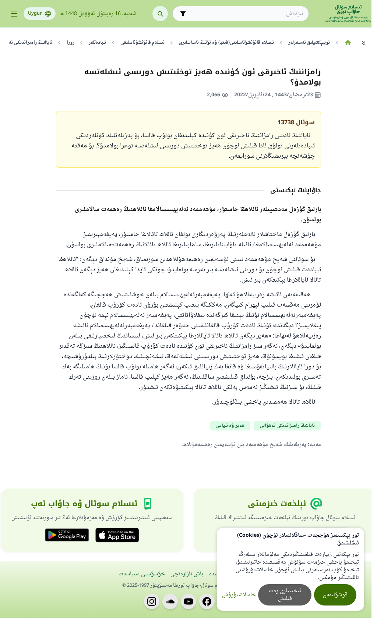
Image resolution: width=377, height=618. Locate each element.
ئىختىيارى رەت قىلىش (285, 595)
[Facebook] (207, 601)
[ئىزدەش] (160, 13)
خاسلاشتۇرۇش (239, 595)
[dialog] (290, 569)
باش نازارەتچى (186, 574)
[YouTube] (188, 601)
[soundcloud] (170, 601)
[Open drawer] (14, 13)
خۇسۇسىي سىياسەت (142, 574)
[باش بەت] (348, 42)
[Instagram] (151, 601)
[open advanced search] (183, 13)
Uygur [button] (35, 13)
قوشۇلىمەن (335, 595)
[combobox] (245, 14)
